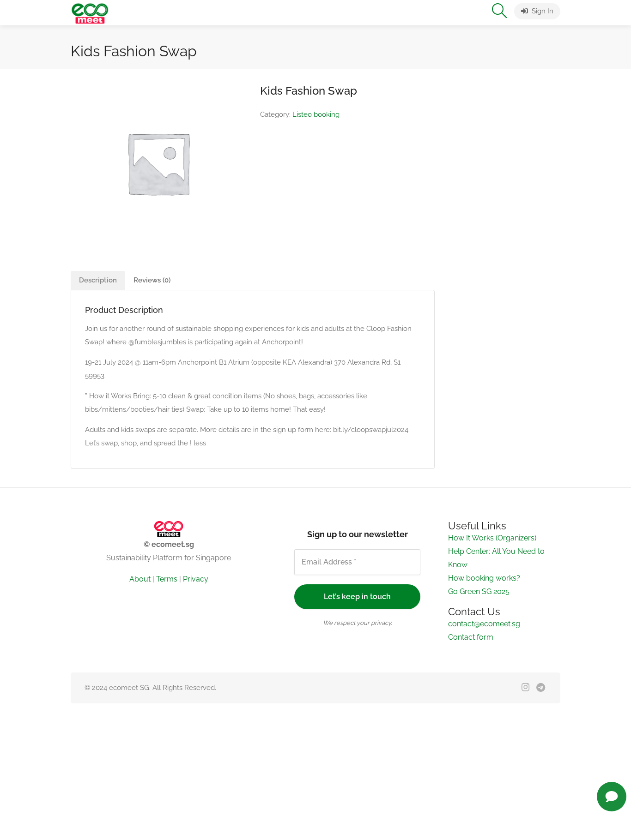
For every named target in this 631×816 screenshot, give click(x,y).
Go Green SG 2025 (479, 591)
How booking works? (484, 578)
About (140, 579)
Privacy (195, 579)
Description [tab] (98, 280)
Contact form (470, 637)
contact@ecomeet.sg (484, 623)
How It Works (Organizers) (492, 538)
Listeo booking (316, 114)
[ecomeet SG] (90, 12)
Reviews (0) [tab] (151, 280)
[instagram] (525, 688)
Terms (166, 579)
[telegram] (540, 688)
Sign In (541, 11)
